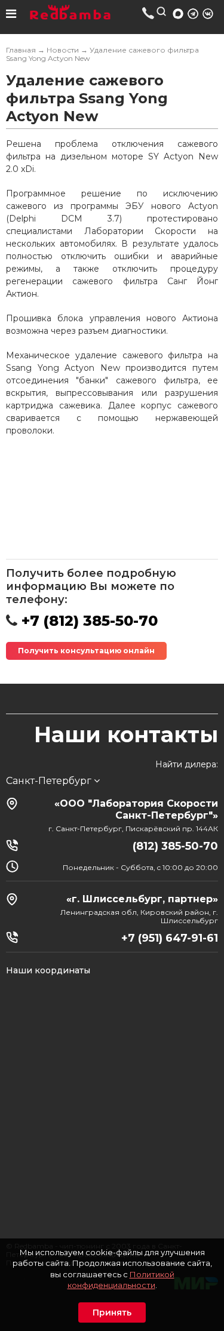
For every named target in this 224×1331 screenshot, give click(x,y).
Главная (21, 49)
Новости (63, 49)
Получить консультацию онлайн (86, 650)
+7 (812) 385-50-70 (148, 13)
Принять (112, 1312)
